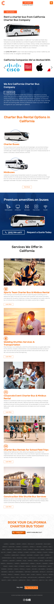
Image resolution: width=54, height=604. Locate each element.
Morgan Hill (10, 563)
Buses (9, 580)
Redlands (34, 566)
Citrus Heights (17, 549)
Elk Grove (32, 552)
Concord (36, 549)
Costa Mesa (49, 549)
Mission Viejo (48, 560)
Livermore (18, 560)
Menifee (36, 560)
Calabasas (25, 546)
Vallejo (45, 574)
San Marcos (49, 569)
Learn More (8, 304)
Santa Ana (11, 571)
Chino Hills (9, 549)
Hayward (36, 555)
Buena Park (12, 546)
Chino (3, 549)
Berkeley (5, 546)
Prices (28, 580)
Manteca (30, 560)
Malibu (24, 560)
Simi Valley (42, 571)
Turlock (23, 574)
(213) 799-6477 (10, 92)
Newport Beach (25, 563)
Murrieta (17, 563)
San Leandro (41, 569)
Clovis (24, 549)
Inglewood (19, 558)
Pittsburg (21, 566)
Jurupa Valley (32, 558)
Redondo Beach (42, 566)
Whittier (48, 577)
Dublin (14, 552)
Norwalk (32, 563)
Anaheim (18, 544)
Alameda (6, 544)
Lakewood (4, 560)
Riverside (10, 569)
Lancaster (11, 560)
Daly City (3, 552)
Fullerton (7, 555)
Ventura (51, 574)
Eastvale (20, 552)
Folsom (45, 552)
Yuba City (3, 580)
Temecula (10, 574)
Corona (42, 549)
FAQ (46, 580)
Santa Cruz (27, 571)
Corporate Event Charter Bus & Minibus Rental (25, 397)
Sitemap (51, 580)
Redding (28, 566)
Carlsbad (38, 546)
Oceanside (45, 563)
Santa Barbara (19, 571)
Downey (9, 552)
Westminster (41, 577)
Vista (17, 577)
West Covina (23, 577)
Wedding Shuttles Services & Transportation (19, 343)
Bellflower (47, 544)
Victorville (6, 577)
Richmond (3, 569)
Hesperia (47, 555)
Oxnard (11, 566)
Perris (16, 566)
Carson (45, 546)
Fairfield (39, 552)
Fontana (51, 552)
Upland (33, 574)
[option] (13, 67)
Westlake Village (32, 577)
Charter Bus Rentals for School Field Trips (26, 449)
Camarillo (32, 546)
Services (15, 580)
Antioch (24, 544)
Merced (41, 560)
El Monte (26, 552)
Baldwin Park (39, 544)
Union (28, 574)
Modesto (3, 563)
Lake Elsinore (40, 558)
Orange (5, 566)
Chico (50, 546)
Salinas (28, 569)
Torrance (16, 574)
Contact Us (34, 580)
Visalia (12, 577)
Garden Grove (15, 555)
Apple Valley (31, 544)
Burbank (18, 546)
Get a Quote (27, 2)
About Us (41, 580)
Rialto (49, 566)
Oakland (38, 563)
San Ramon (4, 571)
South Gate (50, 571)
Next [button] (52, 66)
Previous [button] (4, 66)
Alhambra (12, 544)
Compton (30, 549)
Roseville (22, 569)
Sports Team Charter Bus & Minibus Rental (26, 292)
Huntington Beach (6, 558)
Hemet (41, 555)
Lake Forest (49, 558)
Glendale (22, 555)
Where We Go (22, 580)
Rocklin (16, 569)
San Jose (34, 569)
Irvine (25, 558)
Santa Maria (35, 571)
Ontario (51, 563)
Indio (14, 558)
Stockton (3, 574)
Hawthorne (29, 555)
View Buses (27, 187)
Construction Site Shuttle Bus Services (25, 496)
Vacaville (38, 574)
